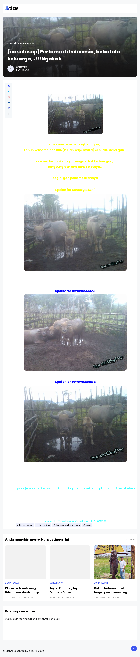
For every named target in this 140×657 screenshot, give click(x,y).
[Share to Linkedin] (9, 102)
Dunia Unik (44, 525)
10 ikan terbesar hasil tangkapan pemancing (110, 590)
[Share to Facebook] (9, 86)
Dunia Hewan (27, 43)
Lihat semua (129, 539)
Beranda (12, 43)
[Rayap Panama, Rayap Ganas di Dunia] (70, 562)
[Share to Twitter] (9, 92)
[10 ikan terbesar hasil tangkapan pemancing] (114, 562)
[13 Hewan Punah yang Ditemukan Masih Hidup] (25, 562)
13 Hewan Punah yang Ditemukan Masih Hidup (22, 590)
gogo (88, 525)
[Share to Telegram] (9, 108)
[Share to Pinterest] (9, 97)
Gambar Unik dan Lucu (68, 525)
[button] (9, 114)
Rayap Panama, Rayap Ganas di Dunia (65, 590)
